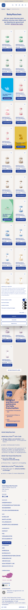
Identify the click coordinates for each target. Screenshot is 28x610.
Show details (21, 312)
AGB (3, 548)
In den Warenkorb (7, 49)
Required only (14, 323)
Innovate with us (7, 566)
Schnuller (5, 517)
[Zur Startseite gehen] (3, 5)
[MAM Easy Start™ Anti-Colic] (7, 38)
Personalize (14, 319)
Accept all (14, 316)
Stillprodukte (6, 522)
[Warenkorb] (22, 5)
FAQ (3, 533)
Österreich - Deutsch (6, 580)
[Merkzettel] (16, 5)
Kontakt (5, 531)
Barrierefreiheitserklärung (11, 555)
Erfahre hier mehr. (17, 24)
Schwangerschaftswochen (11, 505)
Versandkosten (7, 536)
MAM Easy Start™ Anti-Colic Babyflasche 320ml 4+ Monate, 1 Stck (21, 69)
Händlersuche (6, 558)
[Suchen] (13, 5)
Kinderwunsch (6, 502)
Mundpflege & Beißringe (10, 524)
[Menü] (25, 5)
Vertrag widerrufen (6, 542)
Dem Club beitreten (11, 425)
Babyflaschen (6, 519)
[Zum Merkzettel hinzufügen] (11, 32)
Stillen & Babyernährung (10, 510)
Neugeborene (6, 508)
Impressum (5, 550)
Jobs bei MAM (6, 561)
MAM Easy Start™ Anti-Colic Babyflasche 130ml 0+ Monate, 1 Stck (21, 45)
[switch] (24, 302)
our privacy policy (5, 295)
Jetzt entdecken (20, 146)
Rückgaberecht (7, 538)
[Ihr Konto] (19, 5)
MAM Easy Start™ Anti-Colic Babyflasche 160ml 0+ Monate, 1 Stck (7, 45)
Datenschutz (6, 553)
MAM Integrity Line (8, 563)
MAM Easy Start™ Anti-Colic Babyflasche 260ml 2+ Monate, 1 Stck (7, 69)
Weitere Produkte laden (14, 370)
